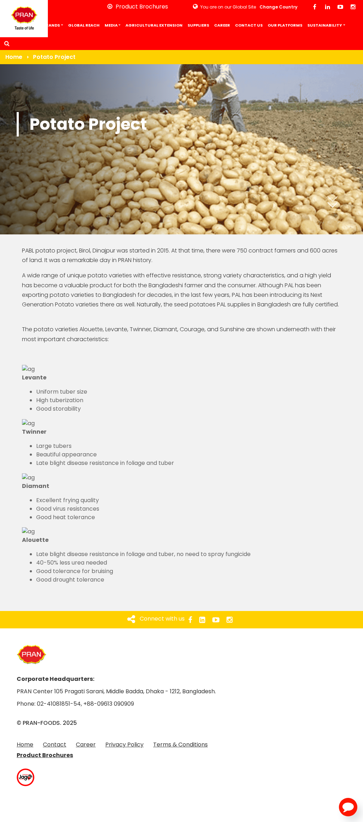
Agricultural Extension (154, 25)
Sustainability (324, 25)
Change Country (278, 7)
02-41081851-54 (59, 704)
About (27, 25)
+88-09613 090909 (108, 704)
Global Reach (84, 25)
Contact (54, 744)
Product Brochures (45, 755)
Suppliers (198, 25)
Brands (51, 25)
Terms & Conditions (180, 744)
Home (8, 25)
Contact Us (249, 25)
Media (111, 25)
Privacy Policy (124, 744)
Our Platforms (285, 25)
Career (222, 25)
